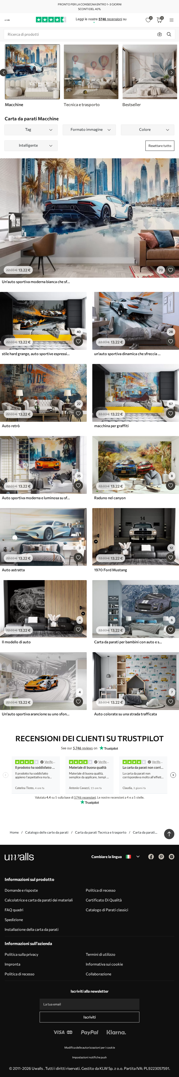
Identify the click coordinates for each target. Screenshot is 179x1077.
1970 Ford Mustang (110, 570)
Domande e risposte (21, 890)
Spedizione (14, 919)
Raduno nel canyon (110, 497)
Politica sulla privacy (21, 954)
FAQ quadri (14, 909)
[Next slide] (171, 72)
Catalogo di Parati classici (107, 909)
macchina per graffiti (111, 425)
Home (14, 832)
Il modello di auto (16, 642)
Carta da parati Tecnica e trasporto (100, 832)
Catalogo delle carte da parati (47, 832)
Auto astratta (13, 570)
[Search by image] (159, 34)
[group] (90, 75)
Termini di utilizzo (100, 954)
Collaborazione (98, 974)
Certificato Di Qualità (104, 900)
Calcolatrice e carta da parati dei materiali (39, 900)
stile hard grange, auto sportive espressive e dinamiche (36, 353)
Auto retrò (11, 425)
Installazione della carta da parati (32, 929)
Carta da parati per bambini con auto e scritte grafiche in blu (128, 642)
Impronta (12, 964)
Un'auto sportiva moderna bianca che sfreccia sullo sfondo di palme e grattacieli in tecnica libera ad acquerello (36, 281)
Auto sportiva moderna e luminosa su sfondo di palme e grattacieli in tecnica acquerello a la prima (36, 497)
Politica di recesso (101, 890)
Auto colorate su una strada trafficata (125, 714)
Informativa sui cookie (104, 964)
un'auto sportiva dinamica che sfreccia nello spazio (128, 353)
